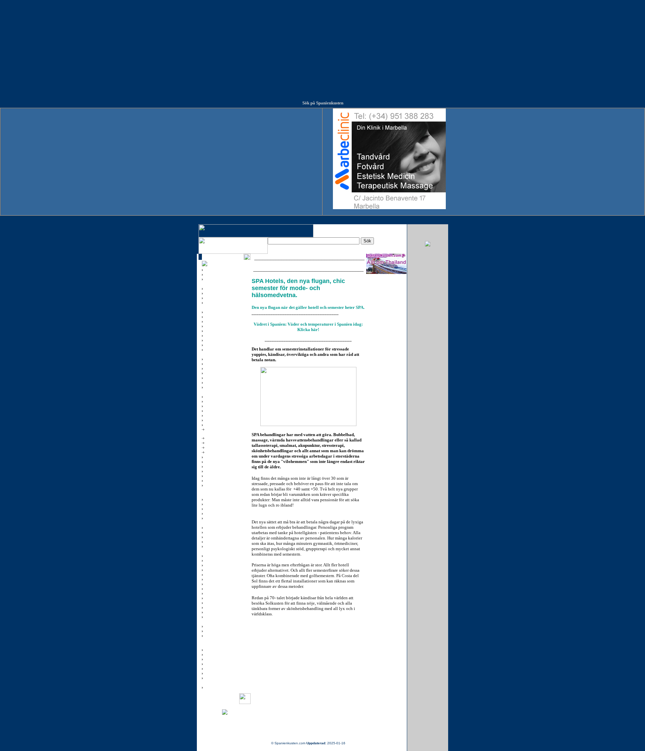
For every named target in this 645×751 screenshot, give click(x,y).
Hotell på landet (217, 441)
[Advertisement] (322, 47)
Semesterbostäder (220, 446)
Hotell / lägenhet (218, 437)
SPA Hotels (214, 451)
